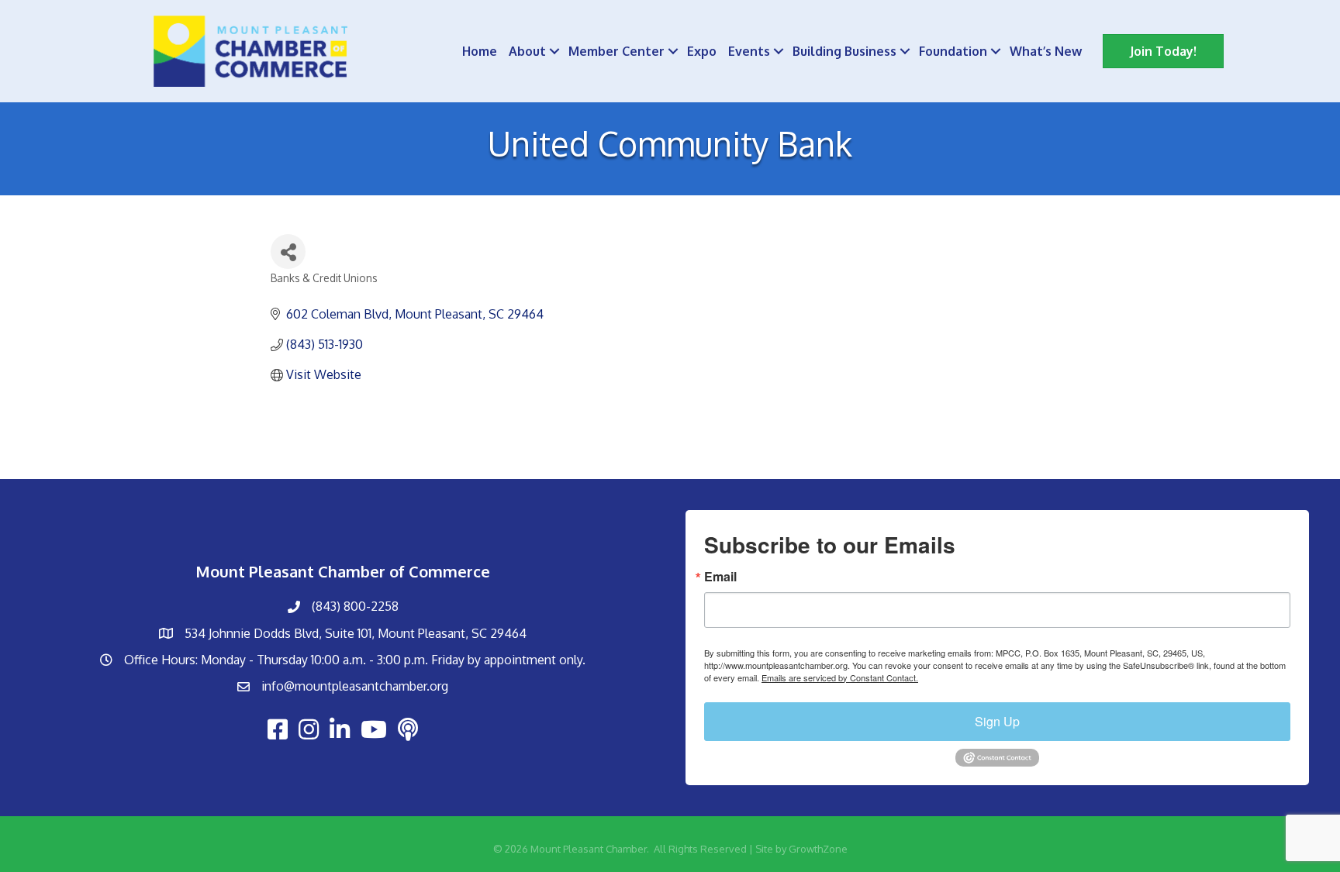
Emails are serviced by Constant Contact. (840, 677)
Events (749, 51)
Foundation (953, 51)
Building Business (844, 51)
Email (720, 576)
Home (479, 51)
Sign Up (997, 721)
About (527, 51)
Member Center (616, 51)
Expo (702, 51)
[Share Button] (288, 251)
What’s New (1046, 51)
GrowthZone (818, 849)
